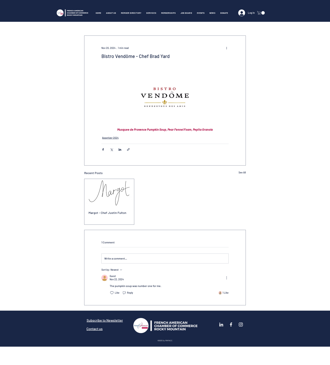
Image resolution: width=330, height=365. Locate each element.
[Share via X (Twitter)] (111, 149)
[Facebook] (231, 324)
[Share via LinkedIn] (120, 149)
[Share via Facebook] (103, 149)
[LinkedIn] (221, 324)
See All (242, 172)
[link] (261, 13)
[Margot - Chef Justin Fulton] (109, 193)
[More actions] (226, 48)
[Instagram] (241, 324)
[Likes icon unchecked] (112, 293)
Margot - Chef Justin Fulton (107, 213)
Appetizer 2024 (110, 137)
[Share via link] (128, 149)
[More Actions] (226, 278)
